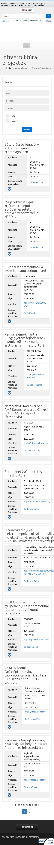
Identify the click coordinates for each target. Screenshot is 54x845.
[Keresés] (48, 16)
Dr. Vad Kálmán (31, 787)
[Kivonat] (9, 189)
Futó (13, 116)
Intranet (4, 5)
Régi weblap (39, 5)
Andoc (35, 4)
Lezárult (14, 121)
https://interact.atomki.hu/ (36, 443)
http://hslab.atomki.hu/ (35, 712)
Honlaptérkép (27, 827)
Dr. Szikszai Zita (32, 719)
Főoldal (4, 4)
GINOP (28, 5)
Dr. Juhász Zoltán (32, 509)
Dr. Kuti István (36, 182)
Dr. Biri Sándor (30, 313)
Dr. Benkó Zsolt (31, 647)
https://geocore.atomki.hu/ (36, 639)
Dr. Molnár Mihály (32, 450)
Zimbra (13, 4)
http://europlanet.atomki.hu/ (37, 501)
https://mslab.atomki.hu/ (35, 780)
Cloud (21, 4)
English (28, 10)
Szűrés (27, 129)
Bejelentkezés (17, 5)
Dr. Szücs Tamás (34, 385)
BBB (28, 4)
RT (42, 4)
